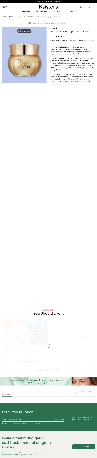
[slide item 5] (45, 370)
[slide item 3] (40, 370)
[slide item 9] (54, 370)
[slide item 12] (61, 370)
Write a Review (85, 391)
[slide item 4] (42, 370)
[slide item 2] (38, 370)
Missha (53, 28)
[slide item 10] (56, 370)
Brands (69, 11)
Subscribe (59, 419)
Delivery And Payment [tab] (58, 40)
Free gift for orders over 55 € (48, 1)
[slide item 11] (58, 370)
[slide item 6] (47, 370)
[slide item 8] (52, 370)
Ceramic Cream (31, 351)
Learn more (84, 446)
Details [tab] (73, 40)
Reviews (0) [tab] (7, 394)
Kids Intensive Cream (11, 351)
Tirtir (29, 349)
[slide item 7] (49, 370)
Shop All (26, 11)
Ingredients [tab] (84, 40)
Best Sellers (41, 11)
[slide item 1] (36, 370)
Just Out (57, 11)
